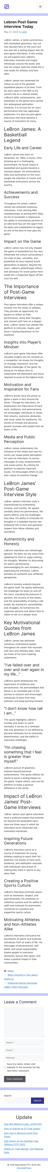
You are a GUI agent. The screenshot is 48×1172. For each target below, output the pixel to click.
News (11, 971)
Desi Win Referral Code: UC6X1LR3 (23, 1124)
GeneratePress (24, 1168)
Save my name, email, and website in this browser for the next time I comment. (23, 1067)
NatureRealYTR (24, 7)
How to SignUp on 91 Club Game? (22, 1128)
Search (7, 1095)
